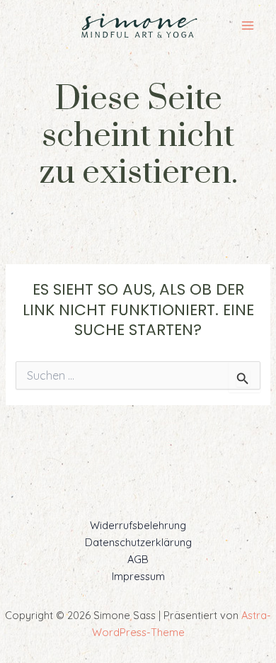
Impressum (138, 576)
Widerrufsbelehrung (138, 525)
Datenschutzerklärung (138, 542)
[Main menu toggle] (248, 25)
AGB (138, 559)
